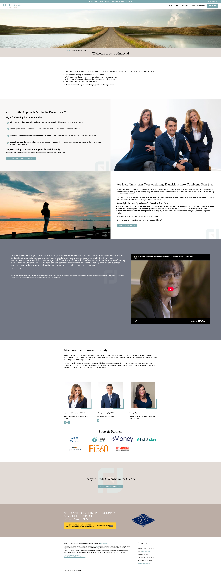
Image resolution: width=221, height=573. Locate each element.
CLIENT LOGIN (201, 5)
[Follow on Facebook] (65, 422)
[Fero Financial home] (11, 6)
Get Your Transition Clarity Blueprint (21, 158)
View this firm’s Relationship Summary (74, 557)
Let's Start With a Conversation (110, 486)
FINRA (94, 546)
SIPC (97, 546)
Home (68, 50)
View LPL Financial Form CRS (72, 555)
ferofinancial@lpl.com (144, 563)
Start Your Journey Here (127, 225)
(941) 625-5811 (146, 551)
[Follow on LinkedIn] (68, 422)
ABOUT (176, 5)
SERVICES (185, 5)
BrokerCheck (103, 543)
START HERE (213, 6)
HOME (170, 5)
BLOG (193, 5)
